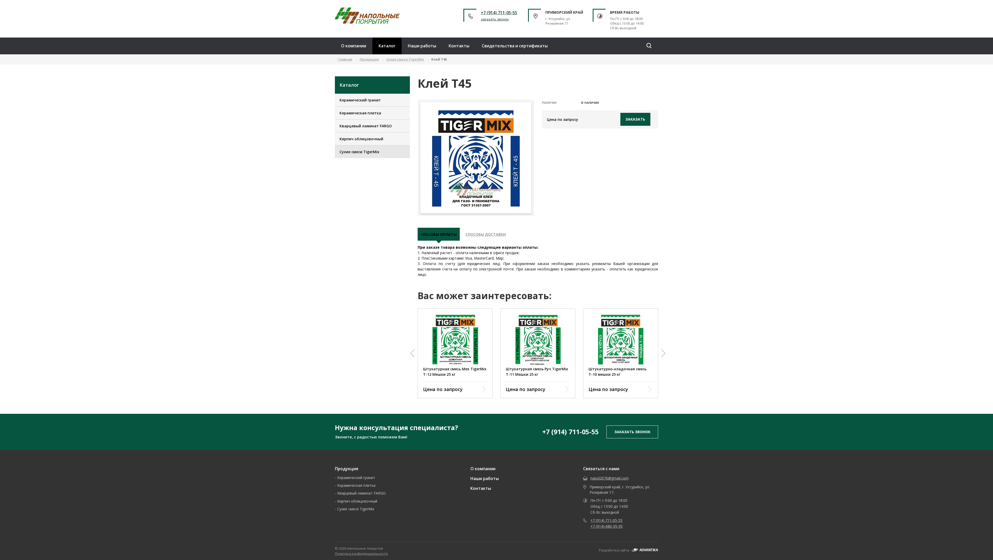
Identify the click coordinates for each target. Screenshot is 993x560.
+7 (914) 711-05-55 (499, 13)
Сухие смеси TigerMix (359, 151)
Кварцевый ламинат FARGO (366, 125)
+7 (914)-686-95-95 (606, 526)
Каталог (387, 46)
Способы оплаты (439, 234)
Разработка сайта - (615, 550)
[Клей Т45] (476, 158)
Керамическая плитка (360, 112)
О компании (353, 46)
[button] (412, 353)
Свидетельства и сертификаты (515, 46)
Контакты (459, 46)
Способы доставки (485, 234)
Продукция (346, 468)
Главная (344, 59)
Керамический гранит (360, 100)
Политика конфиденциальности (361, 553)
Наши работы (422, 46)
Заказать (635, 119)
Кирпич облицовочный (361, 138)
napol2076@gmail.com (609, 478)
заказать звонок (495, 19)
